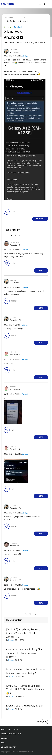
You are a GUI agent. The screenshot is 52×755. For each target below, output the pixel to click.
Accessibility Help (9, 729)
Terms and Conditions (11, 734)
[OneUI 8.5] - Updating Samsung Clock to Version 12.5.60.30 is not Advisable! (23, 633)
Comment (40, 219)
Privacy (4, 738)
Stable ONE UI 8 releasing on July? (24, 705)
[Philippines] (7, 4)
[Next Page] (24, 235)
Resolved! (18, 27)
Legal (3, 743)
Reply (41, 271)
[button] (44, 50)
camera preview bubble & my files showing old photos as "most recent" (24, 653)
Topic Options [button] (44, 24)
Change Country (8, 747)
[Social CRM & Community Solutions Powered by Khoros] (42, 721)
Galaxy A (25, 56)
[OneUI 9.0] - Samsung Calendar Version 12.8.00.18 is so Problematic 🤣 (25, 689)
